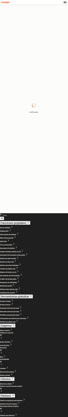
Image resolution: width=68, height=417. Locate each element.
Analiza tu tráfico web (7, 262)
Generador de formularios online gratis (12, 255)
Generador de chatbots (7, 248)
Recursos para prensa (7, 372)
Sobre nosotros (5, 330)
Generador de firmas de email (9, 308)
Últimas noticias (5, 375)
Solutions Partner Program (8, 404)
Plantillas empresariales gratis (10, 315)
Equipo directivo (5, 342)
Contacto (3, 368)
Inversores (3, 349)
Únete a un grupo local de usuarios (11, 387)
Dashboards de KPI (6, 286)
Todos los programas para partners (11, 400)
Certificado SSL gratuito (7, 292)
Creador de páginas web (8, 268)
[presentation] (2, 218)
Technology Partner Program (9, 407)
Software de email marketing (9, 265)
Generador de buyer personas (9, 311)
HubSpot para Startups (7, 415)
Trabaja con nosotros (6, 334)
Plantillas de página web (8, 322)
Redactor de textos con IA (8, 272)
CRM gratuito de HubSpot (8, 234)
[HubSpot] (5, 2)
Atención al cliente (6, 384)
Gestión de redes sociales (8, 258)
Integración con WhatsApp (8, 282)
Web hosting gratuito (7, 238)
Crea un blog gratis (6, 245)
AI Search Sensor (5, 304)
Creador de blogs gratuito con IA (10, 251)
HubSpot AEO (4, 231)
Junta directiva (5, 345)
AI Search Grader (5, 301)
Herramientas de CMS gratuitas (10, 275)
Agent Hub (3, 241)
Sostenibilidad (4, 360)
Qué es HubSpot (5, 227)
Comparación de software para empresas (13, 318)
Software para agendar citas (9, 289)
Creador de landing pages (8, 279)
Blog (1, 357)
